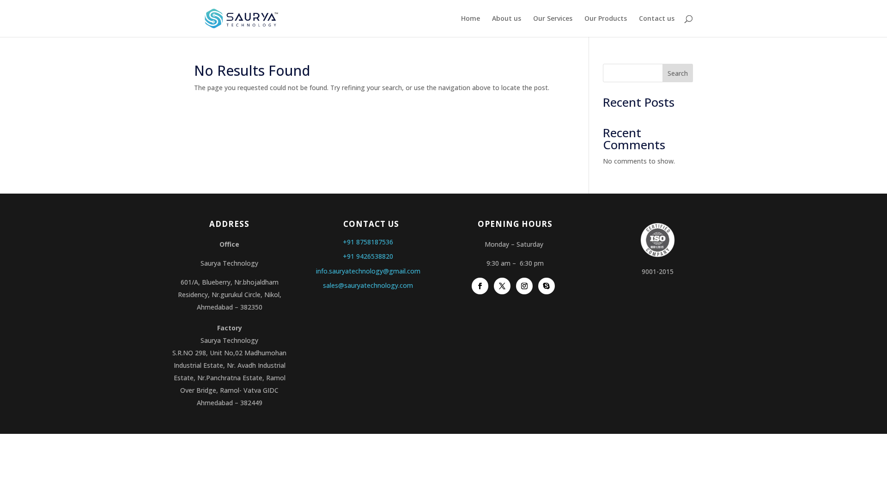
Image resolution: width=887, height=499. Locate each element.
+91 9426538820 (368, 256)
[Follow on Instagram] (524, 286)
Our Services (552, 19)
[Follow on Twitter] (502, 286)
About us (506, 19)
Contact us (656, 19)
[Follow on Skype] (546, 286)
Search (678, 73)
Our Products (605, 19)
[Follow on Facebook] (480, 286)
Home (470, 19)
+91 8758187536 (368, 241)
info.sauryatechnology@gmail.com (368, 271)
